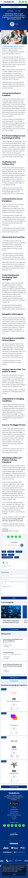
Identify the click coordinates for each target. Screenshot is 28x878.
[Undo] (2, 583)
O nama (14, 807)
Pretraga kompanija (14, 786)
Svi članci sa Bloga (14, 629)
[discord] (19, 825)
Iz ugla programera (14, 6)
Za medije (14, 817)
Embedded (10, 551)
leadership (19, 551)
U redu (14, 874)
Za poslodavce (14, 809)
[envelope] (23, 825)
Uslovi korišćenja (14, 811)
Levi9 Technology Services (11, 46)
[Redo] (5, 583)
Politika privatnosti (14, 813)
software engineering (7, 557)
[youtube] (12, 825)
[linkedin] (16, 536)
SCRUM (4, 554)
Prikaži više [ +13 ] (14, 677)
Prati (14, 704)
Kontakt (14, 818)
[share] (19, 536)
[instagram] (8, 825)
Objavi (14, 598)
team (16, 557)
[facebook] (8, 536)
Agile (4, 551)
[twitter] (12, 536)
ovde (16, 871)
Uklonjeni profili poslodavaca (14, 815)
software (11, 554)
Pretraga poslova (14, 681)
